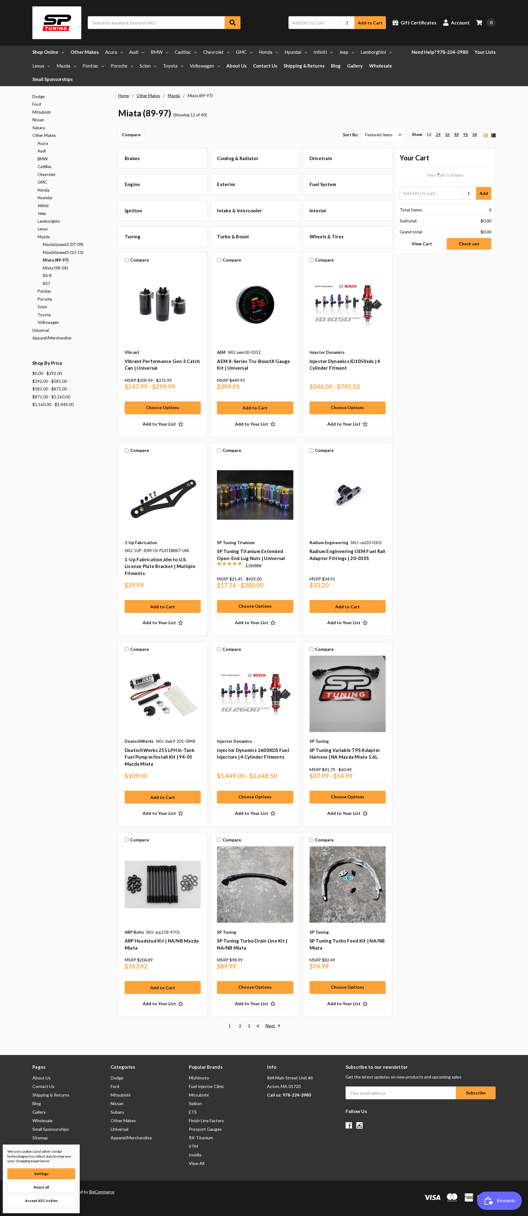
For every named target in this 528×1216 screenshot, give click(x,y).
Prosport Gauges (205, 1129)
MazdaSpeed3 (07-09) (63, 244)
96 (465, 134)
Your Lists (485, 52)
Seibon (195, 1103)
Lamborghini (373, 52)
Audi (133, 52)
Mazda (63, 65)
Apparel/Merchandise (51, 337)
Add (483, 193)
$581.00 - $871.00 (49, 388)
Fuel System (323, 184)
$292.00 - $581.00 (49, 381)
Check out (469, 243)
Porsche (119, 65)
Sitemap (40, 1137)
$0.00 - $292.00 (47, 373)
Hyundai (292, 52)
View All (196, 1163)
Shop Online (45, 52)
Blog (336, 65)
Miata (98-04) (55, 268)
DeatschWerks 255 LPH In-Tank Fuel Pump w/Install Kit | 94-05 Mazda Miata (159, 757)
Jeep (343, 52)
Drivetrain (321, 158)
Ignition (133, 210)
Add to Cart (370, 22)
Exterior (226, 184)
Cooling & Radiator (237, 158)
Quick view (162, 306)
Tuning (133, 236)
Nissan (38, 119)
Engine (132, 184)
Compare (131, 134)
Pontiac (90, 65)
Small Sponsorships (52, 79)
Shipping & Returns (304, 65)
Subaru (38, 127)
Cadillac (183, 52)
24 (438, 134)
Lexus (38, 65)
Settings (41, 1173)
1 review (253, 564)
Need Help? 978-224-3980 (440, 52)
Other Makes (85, 52)
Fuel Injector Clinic (206, 1086)
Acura (111, 52)
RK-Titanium (201, 1137)
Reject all (41, 1187)
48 (456, 134)
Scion (145, 65)
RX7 (46, 283)
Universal (40, 330)
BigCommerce (101, 1191)
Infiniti (320, 52)
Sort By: (350, 134)
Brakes (132, 158)
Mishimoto (199, 1077)
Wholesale (380, 65)
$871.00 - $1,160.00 (51, 396)
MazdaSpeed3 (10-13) (63, 252)
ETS (193, 1112)
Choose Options (162, 407)
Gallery (355, 65)
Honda (265, 52)
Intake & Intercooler (239, 210)
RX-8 (47, 275)
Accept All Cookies (41, 1200)
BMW (157, 52)
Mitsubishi (41, 112)
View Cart (422, 243)
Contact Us (265, 65)
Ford (36, 104)
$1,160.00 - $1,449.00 (53, 404)
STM (193, 1146)
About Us (236, 65)
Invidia (195, 1154)
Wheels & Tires (327, 236)
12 (429, 134)
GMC (241, 52)
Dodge (38, 96)
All (474, 134)
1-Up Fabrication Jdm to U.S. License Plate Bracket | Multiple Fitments (160, 566)
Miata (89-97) (55, 260)
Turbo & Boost (233, 236)
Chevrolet (213, 52)
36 (447, 134)
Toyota (170, 65)
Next (271, 1025)
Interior (318, 210)
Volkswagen (202, 65)
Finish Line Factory (206, 1120)
